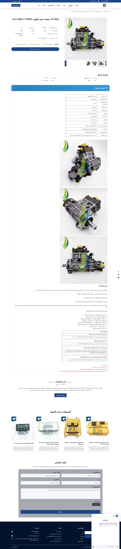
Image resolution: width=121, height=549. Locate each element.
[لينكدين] (119, 274)
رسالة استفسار (96, 487)
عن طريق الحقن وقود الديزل (55, 534)
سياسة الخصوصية (14, 546)
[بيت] (109, 11)
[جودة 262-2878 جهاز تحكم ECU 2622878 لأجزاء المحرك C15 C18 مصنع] (98, 428)
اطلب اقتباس (51, 5)
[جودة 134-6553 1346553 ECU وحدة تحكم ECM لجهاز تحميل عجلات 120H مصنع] (48, 428)
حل (39, 5)
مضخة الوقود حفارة (98, 11)
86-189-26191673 (35, 531)
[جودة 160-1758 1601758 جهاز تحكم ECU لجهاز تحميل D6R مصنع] (73, 428)
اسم (99, 479)
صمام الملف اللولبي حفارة (55, 541)
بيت (83, 531)
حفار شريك (59, 531)
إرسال (60, 512)
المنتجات (70, 5)
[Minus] (93, 516)
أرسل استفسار (60, 395)
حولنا (64, 5)
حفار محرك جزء (57, 538)
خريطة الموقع (81, 541)
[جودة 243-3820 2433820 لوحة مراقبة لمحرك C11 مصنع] (23, 428)
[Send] (93, 546)
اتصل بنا (58, 5)
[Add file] (118, 546)
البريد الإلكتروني (96, 472)
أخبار (44, 5)
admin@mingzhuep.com (94, 1)
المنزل (76, 5)
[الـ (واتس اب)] (119, 277)
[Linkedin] (19, 1)
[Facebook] (21, 1)
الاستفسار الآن (16, 5)
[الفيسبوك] (119, 271)
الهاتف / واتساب (56, 472)
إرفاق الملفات (97, 501)
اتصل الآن (98, 450)
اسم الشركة (57, 479)
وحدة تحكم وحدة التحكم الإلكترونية (54, 536)
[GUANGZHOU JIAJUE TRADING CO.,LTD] (105, 5)
